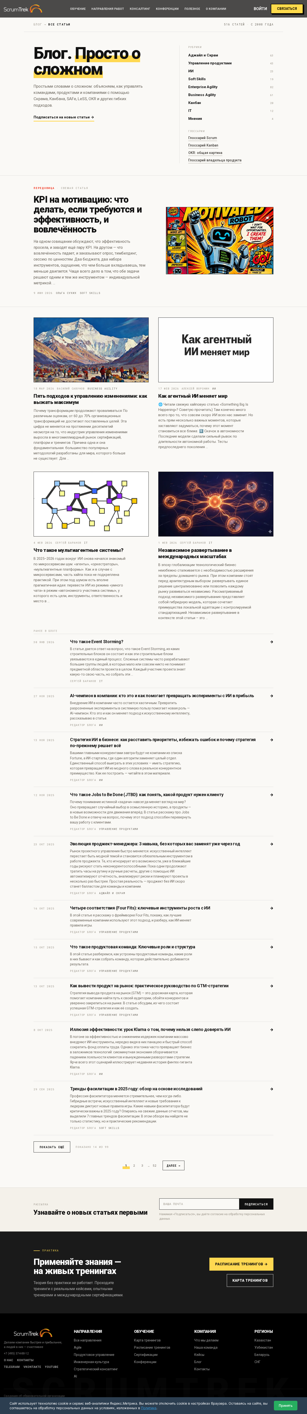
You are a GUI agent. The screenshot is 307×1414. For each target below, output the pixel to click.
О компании (216, 9)
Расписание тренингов (152, 1347)
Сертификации (146, 1355)
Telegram (12, 1367)
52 (155, 1165)
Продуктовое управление (94, 1355)
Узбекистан (263, 1347)
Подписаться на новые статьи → (64, 117)
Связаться (287, 9)
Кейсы (199, 1355)
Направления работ (107, 9)
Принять (286, 1405)
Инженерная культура (91, 1362)
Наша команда (206, 1347)
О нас (8, 1360)
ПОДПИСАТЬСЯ (256, 1204)
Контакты (25, 1360)
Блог (198, 1362)
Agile (78, 1347)
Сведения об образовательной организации (34, 1396)
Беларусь (262, 1355)
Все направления (87, 1340)
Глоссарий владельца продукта (215, 160)
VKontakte (32, 1367)
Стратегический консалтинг (96, 1369)
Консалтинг (140, 9)
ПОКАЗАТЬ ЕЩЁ (52, 1147)
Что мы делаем (206, 1340)
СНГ (257, 1362)
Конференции (167, 9)
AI (75, 1376)
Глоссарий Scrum (202, 138)
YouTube (51, 1367)
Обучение (78, 9)
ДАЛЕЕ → (173, 1165)
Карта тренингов (250, 1280)
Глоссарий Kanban (203, 145)
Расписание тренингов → (241, 1264)
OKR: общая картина (205, 153)
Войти (260, 8)
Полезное (192, 9)
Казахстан (262, 1340)
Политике (148, 1408)
